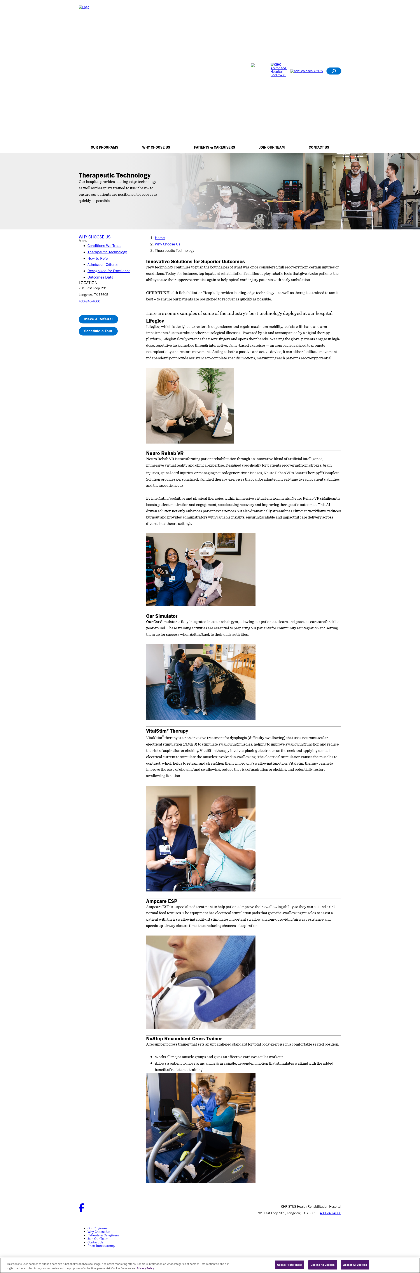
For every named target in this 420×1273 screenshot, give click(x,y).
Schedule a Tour (98, 330)
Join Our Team (272, 147)
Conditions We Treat (104, 245)
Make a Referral (98, 319)
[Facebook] (81, 1211)
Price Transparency (101, 1246)
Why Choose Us (156, 147)
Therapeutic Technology (107, 252)
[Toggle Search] (333, 71)
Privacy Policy (145, 1268)
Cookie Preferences (289, 1264)
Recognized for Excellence (109, 270)
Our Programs (104, 147)
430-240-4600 (89, 301)
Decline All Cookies (322, 1264)
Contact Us (319, 147)
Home (160, 237)
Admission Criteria (103, 264)
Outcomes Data (101, 277)
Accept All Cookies (355, 1264)
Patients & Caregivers (214, 147)
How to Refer (98, 258)
